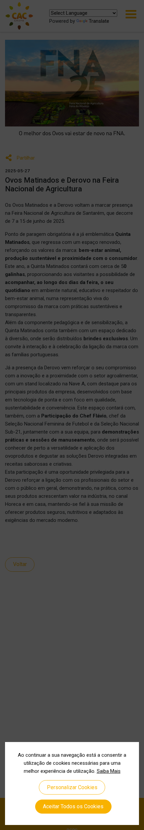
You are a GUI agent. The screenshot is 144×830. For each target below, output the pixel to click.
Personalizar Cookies (72, 787)
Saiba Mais (109, 771)
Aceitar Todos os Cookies (73, 806)
